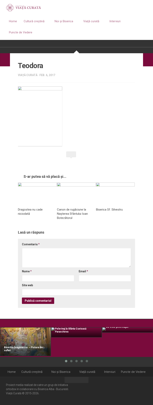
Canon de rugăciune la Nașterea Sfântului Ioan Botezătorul (72, 214)
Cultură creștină (34, 21)
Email (83, 271)
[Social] (139, 390)
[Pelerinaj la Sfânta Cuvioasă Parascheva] (76, 332)
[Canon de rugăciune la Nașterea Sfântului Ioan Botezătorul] (76, 193)
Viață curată (91, 21)
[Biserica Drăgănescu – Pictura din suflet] (25, 342)
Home (13, 21)
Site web (27, 285)
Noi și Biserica (64, 21)
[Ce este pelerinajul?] (127, 330)
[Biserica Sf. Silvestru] (115, 193)
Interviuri (115, 21)
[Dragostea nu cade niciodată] (37, 193)
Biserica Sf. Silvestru (109, 209)
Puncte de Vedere (20, 32)
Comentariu (31, 244)
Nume (27, 271)
